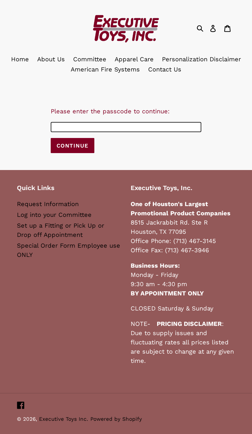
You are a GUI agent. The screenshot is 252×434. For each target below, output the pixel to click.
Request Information (48, 204)
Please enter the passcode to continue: (110, 111)
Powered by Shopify (116, 419)
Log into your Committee (54, 214)
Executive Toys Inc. (63, 419)
